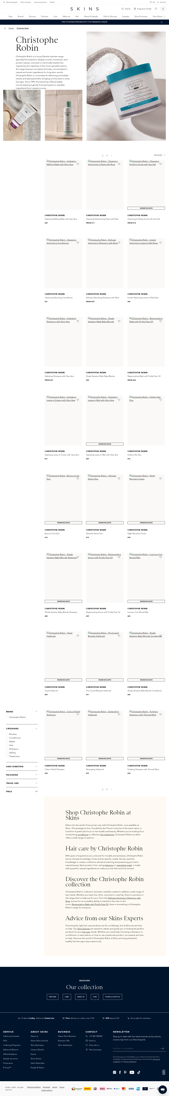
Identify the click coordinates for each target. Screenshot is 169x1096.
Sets (11, 745)
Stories (52, 2)
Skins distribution (65, 1045)
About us (34, 1036)
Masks (12, 741)
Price (9, 791)
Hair (95, 997)
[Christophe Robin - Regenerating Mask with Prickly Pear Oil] (146, 342)
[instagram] (114, 1072)
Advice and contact (11, 1036)
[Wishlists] (156, 9)
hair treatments (107, 834)
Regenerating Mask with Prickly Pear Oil (90, 904)
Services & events (40, 2)
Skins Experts (83, 928)
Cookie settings (46, 1090)
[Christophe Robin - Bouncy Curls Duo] (63, 499)
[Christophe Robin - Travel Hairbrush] (63, 656)
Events (33, 1054)
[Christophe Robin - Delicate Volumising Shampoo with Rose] (104, 263)
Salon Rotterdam (37, 1063)
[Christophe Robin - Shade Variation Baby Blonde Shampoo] (63, 578)
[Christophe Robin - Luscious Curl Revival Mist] (146, 578)
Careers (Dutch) (37, 1049)
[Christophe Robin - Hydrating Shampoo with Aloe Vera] (63, 342)
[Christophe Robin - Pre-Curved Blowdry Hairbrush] (104, 656)
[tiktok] (138, 1072)
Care (67, 997)
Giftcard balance (10, 1054)
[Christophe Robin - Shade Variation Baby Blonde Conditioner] (146, 656)
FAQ (5, 1040)
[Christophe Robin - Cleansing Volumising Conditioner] (63, 263)
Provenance (8, 1063)
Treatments (14, 756)
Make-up (81, 997)
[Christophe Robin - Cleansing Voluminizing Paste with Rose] (104, 185)
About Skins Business (67, 1036)
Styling (12, 753)
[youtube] (132, 1072)
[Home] (5, 28)
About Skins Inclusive (39, 1040)
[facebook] (120, 1072)
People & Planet (37, 1067)
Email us (92, 1040)
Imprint (54, 1087)
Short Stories (36, 1058)
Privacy (61, 1087)
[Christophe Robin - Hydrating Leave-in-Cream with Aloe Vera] (63, 421)
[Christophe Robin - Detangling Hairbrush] (104, 735)
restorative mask (124, 865)
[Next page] (111, 155)
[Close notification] (162, 22)
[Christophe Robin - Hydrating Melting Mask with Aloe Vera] (63, 185)
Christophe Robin (17, 717)
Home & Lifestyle (112, 997)
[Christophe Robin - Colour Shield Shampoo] (63, 735)
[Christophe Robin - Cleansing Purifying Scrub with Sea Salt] (146, 185)
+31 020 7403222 (95, 1036)
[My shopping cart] (163, 9)
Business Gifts (64, 1040)
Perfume (52, 997)
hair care (86, 932)
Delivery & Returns (10, 1049)
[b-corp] (164, 1072)
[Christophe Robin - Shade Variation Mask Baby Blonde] (104, 342)
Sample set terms (10, 1058)
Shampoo (13, 749)
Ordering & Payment (11, 1045)
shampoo (109, 865)
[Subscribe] (162, 1048)
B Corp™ (7, 1067)
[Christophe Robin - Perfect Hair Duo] (146, 421)
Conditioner (15, 738)
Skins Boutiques (11, 2)
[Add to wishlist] (78, 164)
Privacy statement (130, 1062)
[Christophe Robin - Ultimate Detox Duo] (104, 499)
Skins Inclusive (26, 2)
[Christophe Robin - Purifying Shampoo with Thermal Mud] (146, 735)
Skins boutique (95, 1049)
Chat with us (94, 1045)
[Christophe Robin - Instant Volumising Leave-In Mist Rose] (146, 263)
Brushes (13, 734)
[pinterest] (125, 1072)
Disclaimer (46, 1087)
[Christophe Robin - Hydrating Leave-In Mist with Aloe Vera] (104, 421)
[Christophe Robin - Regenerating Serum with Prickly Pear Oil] (104, 578)
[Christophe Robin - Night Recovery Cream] (146, 499)
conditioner (83, 834)
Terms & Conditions (34, 1087)
